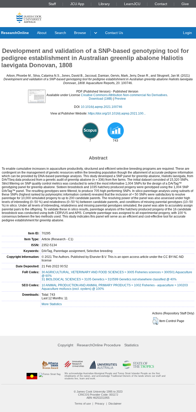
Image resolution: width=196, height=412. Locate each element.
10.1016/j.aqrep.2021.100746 (101, 107)
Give (185, 4)
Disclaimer (114, 403)
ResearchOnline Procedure (99, 345)
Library (104, 4)
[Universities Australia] (103, 365)
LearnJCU (132, 4)
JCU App (77, 4)
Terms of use (83, 403)
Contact (161, 4)
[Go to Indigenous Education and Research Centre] (32, 376)
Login (187, 33)
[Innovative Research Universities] (74, 365)
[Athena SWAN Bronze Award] (50, 365)
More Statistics (52, 304)
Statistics (131, 345)
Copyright (65, 345)
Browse (80, 33)
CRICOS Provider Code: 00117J (98, 394)
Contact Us (114, 33)
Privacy (99, 403)
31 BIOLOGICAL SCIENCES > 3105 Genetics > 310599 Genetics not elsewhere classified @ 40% (109, 279)
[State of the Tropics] (138, 365)
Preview (120, 98)
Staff (52, 4)
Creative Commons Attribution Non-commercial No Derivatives (124, 95)
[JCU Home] (29, 17)
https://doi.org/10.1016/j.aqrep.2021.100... (117, 113)
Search (60, 33)
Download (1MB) (100, 98)
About (41, 33)
